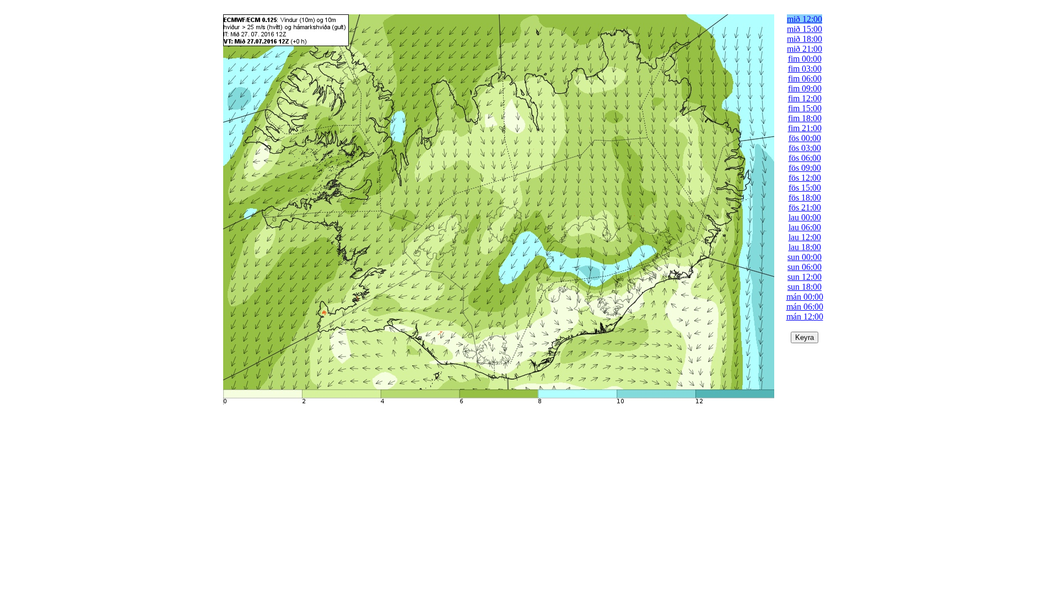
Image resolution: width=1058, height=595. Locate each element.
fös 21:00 (805, 207)
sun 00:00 (804, 257)
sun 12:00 (804, 277)
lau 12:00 (805, 237)
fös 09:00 (805, 167)
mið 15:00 (804, 29)
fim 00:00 (805, 58)
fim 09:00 (805, 88)
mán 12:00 (804, 316)
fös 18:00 (805, 197)
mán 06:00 (804, 306)
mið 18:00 (804, 39)
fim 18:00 (805, 118)
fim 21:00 (805, 128)
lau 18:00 (805, 247)
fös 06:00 (805, 158)
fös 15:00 (805, 187)
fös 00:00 (805, 138)
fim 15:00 (805, 108)
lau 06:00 (805, 227)
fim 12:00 (805, 98)
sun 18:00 (804, 286)
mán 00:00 (804, 296)
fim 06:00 (805, 78)
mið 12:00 (804, 19)
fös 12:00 (805, 177)
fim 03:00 (805, 68)
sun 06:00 (804, 267)
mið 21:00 (804, 48)
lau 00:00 (805, 217)
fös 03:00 (805, 148)
